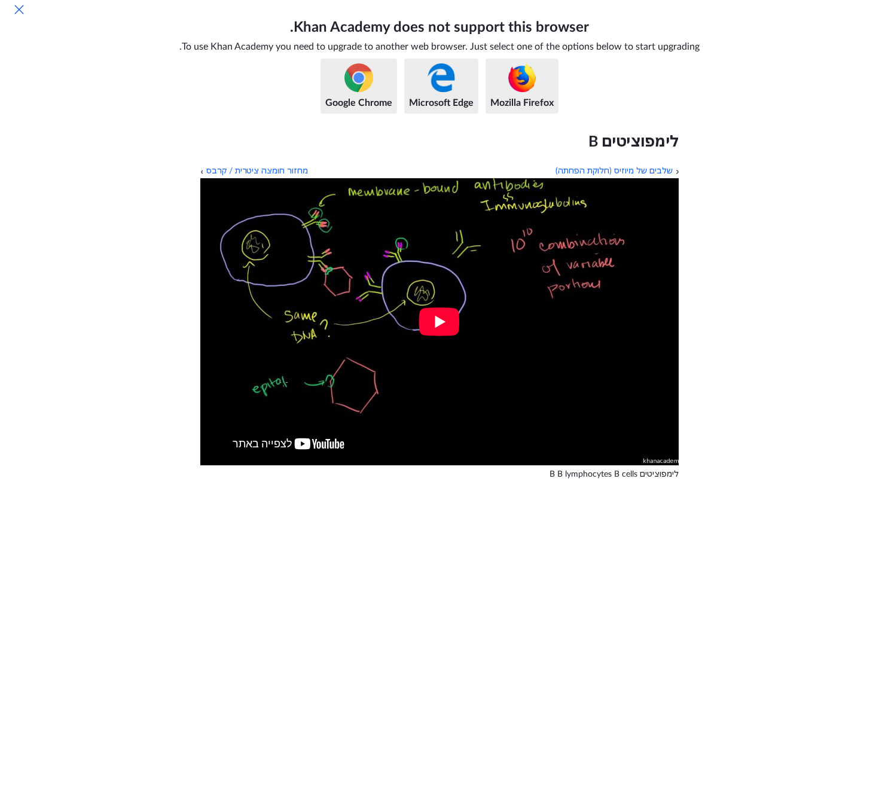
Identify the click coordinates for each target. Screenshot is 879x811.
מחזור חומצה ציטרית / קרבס (257, 171)
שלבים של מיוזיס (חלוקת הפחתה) (614, 171)
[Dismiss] (19, 9)
